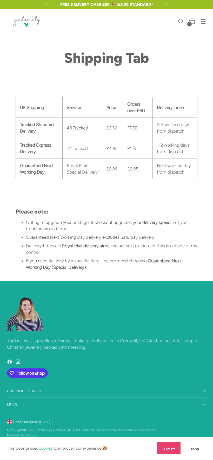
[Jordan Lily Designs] (26, 21)
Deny (194, 449)
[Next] (166, 4)
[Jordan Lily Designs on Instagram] (18, 362)
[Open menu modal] (203, 21)
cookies (45, 448)
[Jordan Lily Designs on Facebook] (10, 362)
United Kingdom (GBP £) (31, 422)
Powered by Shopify (22, 435)
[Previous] (46, 4)
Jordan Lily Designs (50, 430)
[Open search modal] (181, 21)
